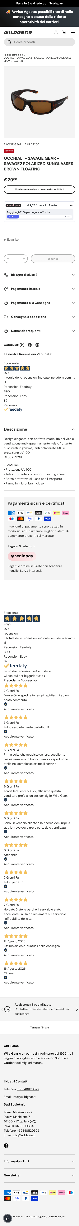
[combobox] (39, 42)
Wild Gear (18, 1216)
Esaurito (53, 258)
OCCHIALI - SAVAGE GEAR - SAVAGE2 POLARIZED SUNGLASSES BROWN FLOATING (37, 59)
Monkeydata (58, 1216)
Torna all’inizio (39, 1027)
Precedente (12, 680)
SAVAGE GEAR (12, 144)
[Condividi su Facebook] (30, 345)
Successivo (29, 680)
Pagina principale (13, 54)
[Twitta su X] (22, 345)
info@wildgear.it (24, 1097)
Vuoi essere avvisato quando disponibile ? (39, 189)
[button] (64, 32)
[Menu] (73, 32)
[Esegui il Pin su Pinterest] (37, 345)
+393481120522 (28, 1089)
